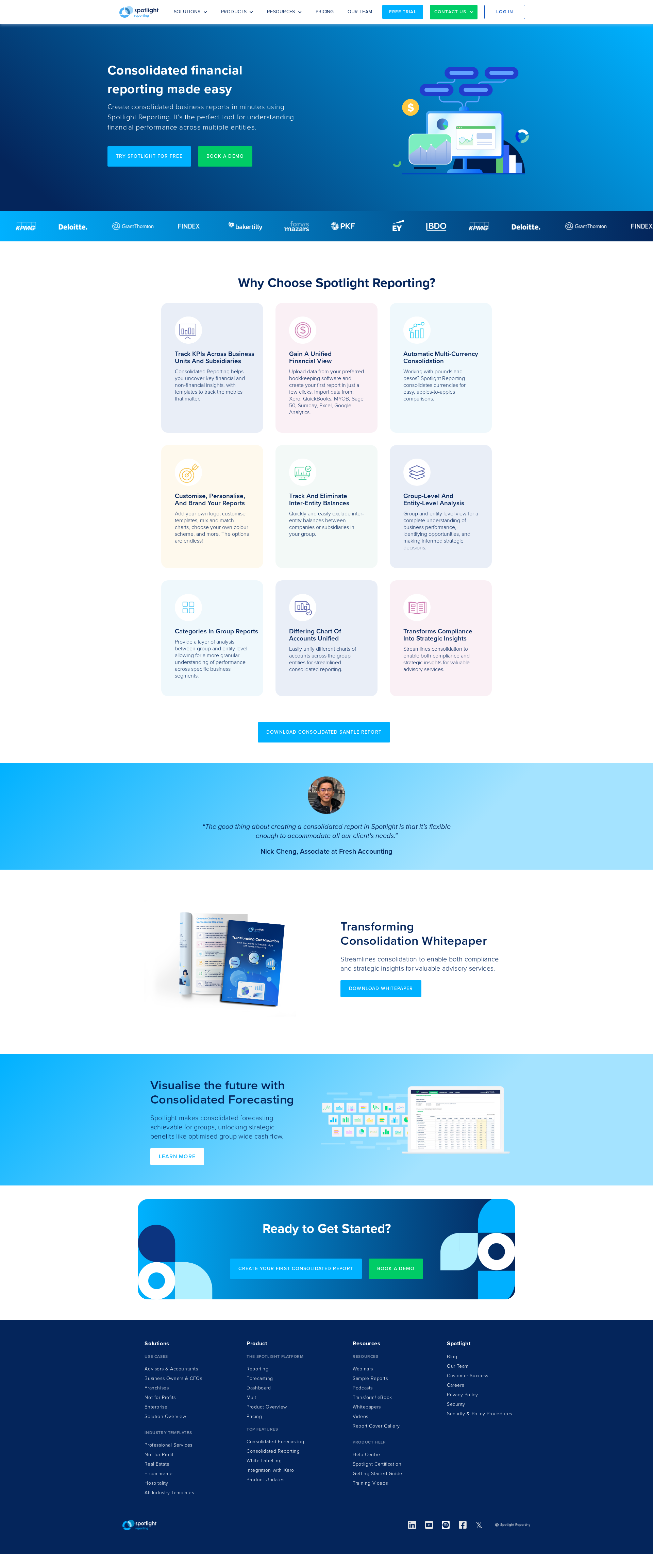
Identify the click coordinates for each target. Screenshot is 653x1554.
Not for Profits (160, 1397)
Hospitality (156, 1483)
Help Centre (366, 1454)
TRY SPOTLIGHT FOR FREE (149, 156)
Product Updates (265, 1480)
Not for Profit (159, 1454)
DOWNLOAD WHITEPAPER (381, 988)
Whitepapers (367, 1407)
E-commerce (158, 1473)
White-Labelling (264, 1461)
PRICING (325, 12)
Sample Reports (370, 1378)
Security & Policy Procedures (479, 1414)
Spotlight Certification (377, 1464)
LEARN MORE (177, 1156)
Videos (360, 1416)
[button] (190, 11)
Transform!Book (372, 1397)
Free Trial (403, 12)
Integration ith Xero (270, 1470)
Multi (252, 1397)
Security (456, 1404)
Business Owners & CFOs (173, 1378)
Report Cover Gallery (376, 1426)
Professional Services (168, 1445)
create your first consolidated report (295, 1268)
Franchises (157, 1388)
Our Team (458, 1366)
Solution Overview (165, 1416)
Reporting (257, 1369)
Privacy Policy (462, 1395)
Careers (455, 1385)
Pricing (254, 1416)
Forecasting (260, 1378)
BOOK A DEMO (225, 156)
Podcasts (363, 1388)
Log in (504, 12)
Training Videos (370, 1483)
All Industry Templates (169, 1493)
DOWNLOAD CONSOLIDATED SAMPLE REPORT (324, 732)
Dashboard (259, 1388)
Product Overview (267, 1407)
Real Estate (157, 1464)
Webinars (363, 1369)
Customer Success (467, 1376)
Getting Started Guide (377, 1473)
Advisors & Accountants (171, 1369)
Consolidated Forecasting (275, 1442)
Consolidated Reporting (273, 1451)
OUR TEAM (360, 12)
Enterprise (156, 1407)
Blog (452, 1357)
